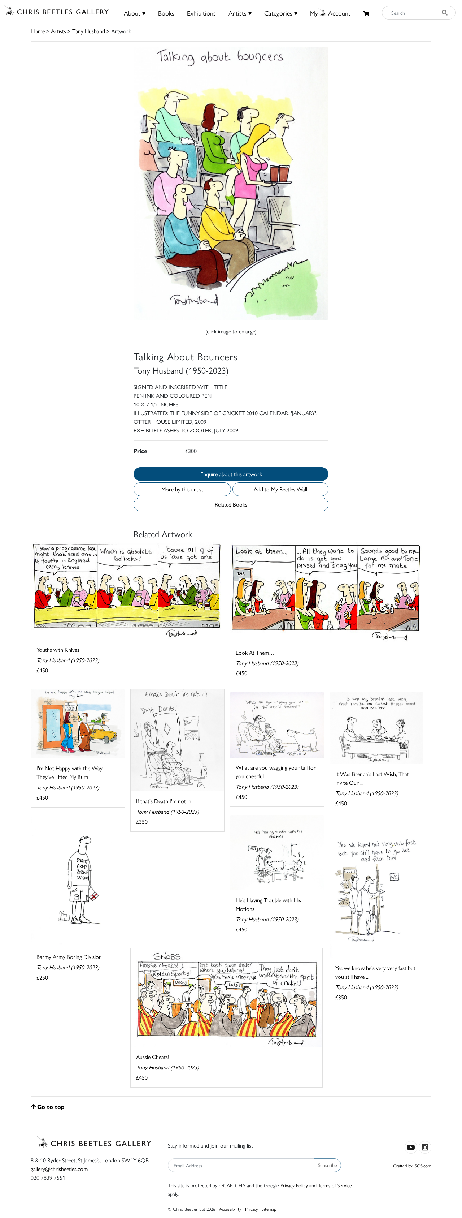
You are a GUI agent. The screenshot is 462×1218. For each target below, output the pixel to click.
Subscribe (327, 1164)
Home (38, 31)
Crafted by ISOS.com (412, 1165)
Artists (58, 31)
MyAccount (330, 12)
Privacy (251, 1208)
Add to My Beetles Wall (280, 489)
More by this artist (182, 489)
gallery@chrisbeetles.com (59, 1169)
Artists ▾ (240, 12)
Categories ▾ (280, 12)
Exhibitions (201, 12)
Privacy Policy (294, 1185)
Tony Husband (88, 31)
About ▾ (134, 12)
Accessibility (230, 1208)
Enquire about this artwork (231, 474)
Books (166, 12)
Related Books (231, 504)
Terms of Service (335, 1185)
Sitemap (269, 1208)
